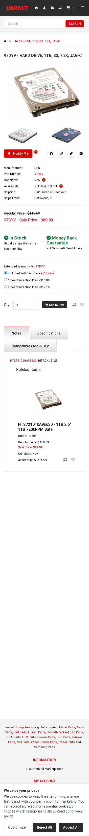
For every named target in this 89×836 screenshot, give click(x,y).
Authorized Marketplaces (45, 769)
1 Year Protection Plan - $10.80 (28, 280)
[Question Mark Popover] (36, 152)
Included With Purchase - (31, 273)
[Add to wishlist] (82, 305)
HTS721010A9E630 (23, 360)
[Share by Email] (81, 154)
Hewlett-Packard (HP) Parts (65, 732)
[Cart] (70, 7)
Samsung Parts (44, 747)
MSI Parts (23, 742)
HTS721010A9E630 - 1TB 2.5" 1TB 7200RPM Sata (44, 427)
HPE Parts (14, 737)
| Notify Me (19, 153)
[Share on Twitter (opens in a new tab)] (71, 154)
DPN (37, 168)
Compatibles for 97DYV (30, 346)
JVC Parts (63, 737)
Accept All (71, 827)
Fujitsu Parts (36, 732)
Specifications (49, 333)
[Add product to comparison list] (74, 305)
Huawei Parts (46, 737)
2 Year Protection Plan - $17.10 (28, 287)
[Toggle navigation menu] (82, 7)
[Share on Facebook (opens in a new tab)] (51, 154)
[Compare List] (61, 7)
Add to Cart (56, 305)
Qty (6, 305)
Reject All (44, 827)
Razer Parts (67, 742)
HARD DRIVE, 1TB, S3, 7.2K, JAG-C (37, 41)
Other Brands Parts (44, 742)
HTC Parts (29, 737)
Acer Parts (68, 727)
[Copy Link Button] (61, 154)
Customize (17, 827)
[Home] (18, 8)
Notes (16, 333)
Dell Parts (20, 732)
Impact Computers (18, 727)
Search (74, 23)
